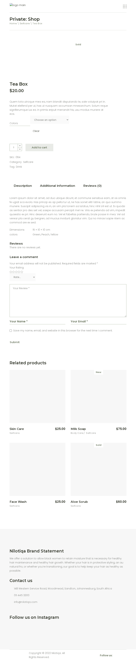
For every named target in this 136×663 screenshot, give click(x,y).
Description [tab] (23, 185)
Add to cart (39, 147)
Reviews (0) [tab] (92, 185)
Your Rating (17, 267)
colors (14, 123)
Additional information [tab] (57, 185)
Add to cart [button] (53, 429)
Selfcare (28, 162)
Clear (36, 131)
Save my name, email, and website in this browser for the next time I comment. (63, 330)
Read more (115, 501)
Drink (19, 167)
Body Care (77, 433)
